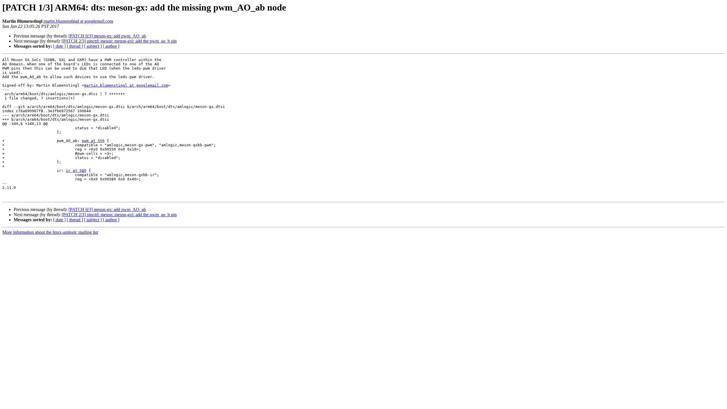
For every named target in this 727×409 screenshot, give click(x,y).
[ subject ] (93, 46)
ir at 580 (76, 170)
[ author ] (111, 46)
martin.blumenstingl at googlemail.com (78, 21)
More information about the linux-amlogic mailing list (50, 232)
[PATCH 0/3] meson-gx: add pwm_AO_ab (107, 36)
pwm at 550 (93, 141)
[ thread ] (75, 46)
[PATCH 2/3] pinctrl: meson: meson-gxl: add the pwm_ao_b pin (119, 41)
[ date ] (59, 46)
